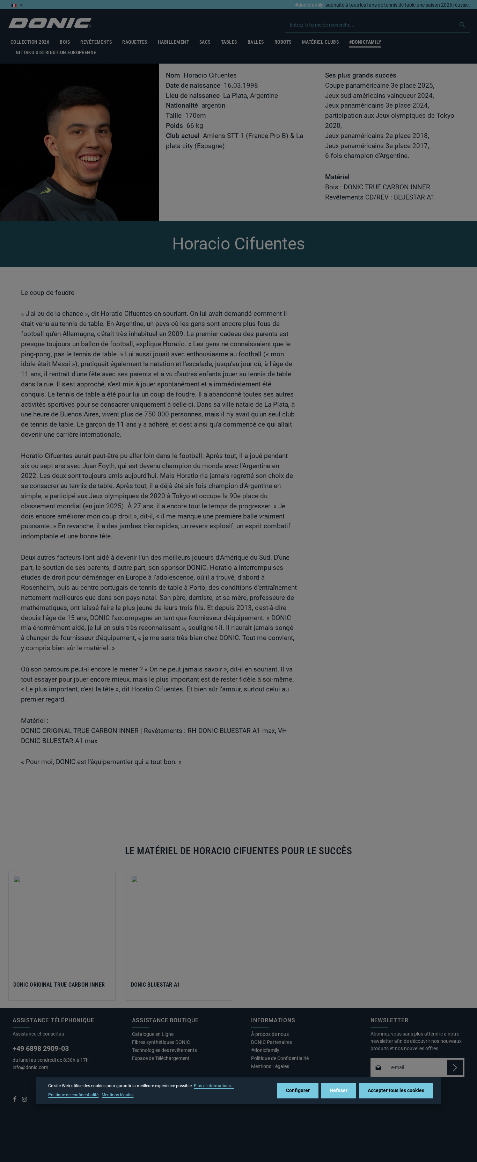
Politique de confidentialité (73, 1094)
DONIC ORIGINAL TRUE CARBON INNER (59, 985)
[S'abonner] (455, 1067)
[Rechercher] (462, 25)
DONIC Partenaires (271, 1042)
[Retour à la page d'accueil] (49, 23)
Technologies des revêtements (164, 1050)
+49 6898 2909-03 (41, 1048)
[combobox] (370, 25)
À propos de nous (270, 1034)
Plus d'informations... (214, 1085)
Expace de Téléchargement (161, 1058)
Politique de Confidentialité (280, 1058)
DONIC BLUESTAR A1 (155, 985)
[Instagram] (25, 1100)
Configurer (298, 1090)
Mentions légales (117, 1094)
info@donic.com (31, 1067)
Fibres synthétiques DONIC (161, 1042)
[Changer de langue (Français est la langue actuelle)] (17, 5)
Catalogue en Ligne (153, 1034)
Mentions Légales (270, 1066)
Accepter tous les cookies (396, 1090)
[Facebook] (15, 1100)
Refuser (338, 1090)
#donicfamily (309, 5)
